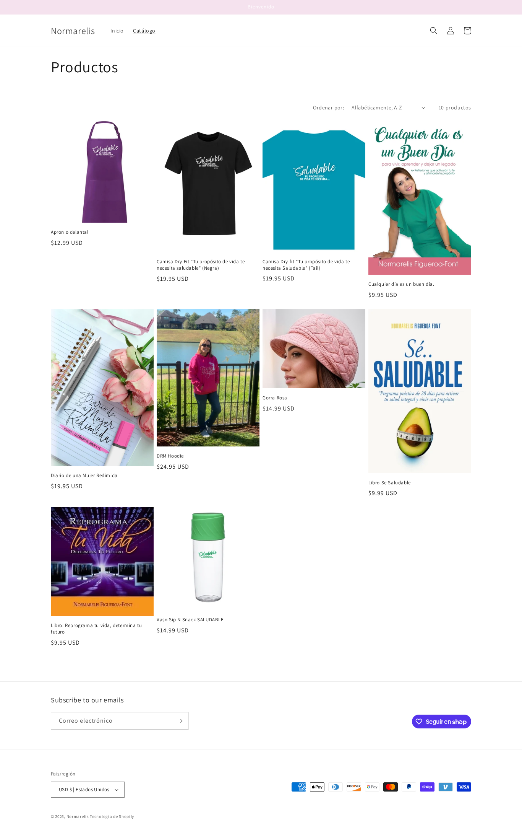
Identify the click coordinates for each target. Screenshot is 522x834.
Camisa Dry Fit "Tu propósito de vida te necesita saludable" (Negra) (201, 265)
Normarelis (77, 816)
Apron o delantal (70, 232)
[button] (433, 30)
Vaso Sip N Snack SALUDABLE (190, 620)
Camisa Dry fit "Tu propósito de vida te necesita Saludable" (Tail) (306, 265)
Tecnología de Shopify (112, 816)
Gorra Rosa (275, 398)
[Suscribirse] (179, 721)
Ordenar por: (328, 107)
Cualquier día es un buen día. (401, 284)
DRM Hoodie (170, 456)
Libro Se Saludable (389, 483)
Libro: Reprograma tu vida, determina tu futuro (96, 628)
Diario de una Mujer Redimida (84, 475)
